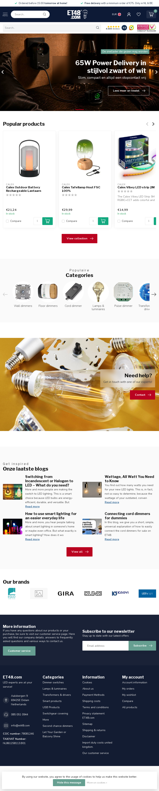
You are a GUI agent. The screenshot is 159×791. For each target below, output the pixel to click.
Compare (15, 221)
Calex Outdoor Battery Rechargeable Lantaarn (23, 189)
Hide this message (69, 782)
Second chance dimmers (58, 726)
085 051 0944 (19, 714)
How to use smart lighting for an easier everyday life (51, 515)
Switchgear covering (55, 713)
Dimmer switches (53, 682)
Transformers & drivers (57, 695)
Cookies (87, 682)
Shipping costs (91, 701)
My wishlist (129, 695)
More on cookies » (97, 782)
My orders (128, 689)
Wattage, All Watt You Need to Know (129, 478)
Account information (134, 682)
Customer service (19, 651)
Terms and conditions (95, 707)
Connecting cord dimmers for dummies (127, 515)
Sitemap (87, 724)
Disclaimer (88, 736)
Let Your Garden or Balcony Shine (54, 734)
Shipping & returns (93, 730)
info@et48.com (20, 725)
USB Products (51, 707)
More (46, 720)
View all (77, 552)
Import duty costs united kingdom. (97, 745)
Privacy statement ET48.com (93, 716)
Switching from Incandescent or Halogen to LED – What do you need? (49, 480)
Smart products (52, 701)
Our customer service (95, 753)
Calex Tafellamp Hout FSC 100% (81, 189)
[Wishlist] (139, 14)
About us (88, 689)
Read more (32, 506)
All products (129, 707)
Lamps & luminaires (55, 689)
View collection (77, 238)
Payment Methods (93, 695)
